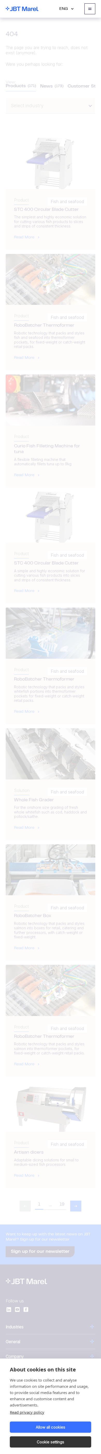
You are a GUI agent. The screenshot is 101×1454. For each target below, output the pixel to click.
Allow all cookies (50, 1427)
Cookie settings (50, 1441)
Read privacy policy (27, 1412)
